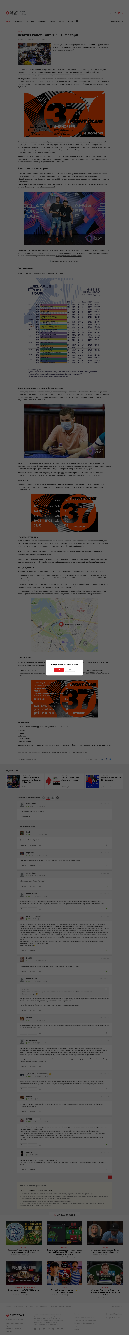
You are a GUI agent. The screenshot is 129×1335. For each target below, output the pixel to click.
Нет (70, 670)
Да (59, 670)
